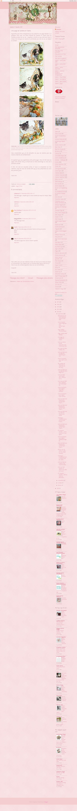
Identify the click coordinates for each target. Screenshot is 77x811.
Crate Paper (58, 171)
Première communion (64, 599)
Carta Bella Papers (59, 156)
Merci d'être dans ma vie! (64, 567)
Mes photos (58, 237)
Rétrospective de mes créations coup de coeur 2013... (62, 318)
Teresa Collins (58, 282)
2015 (58, 307)
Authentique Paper (61, 734)
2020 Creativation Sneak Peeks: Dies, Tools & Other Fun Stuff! (60, 650)
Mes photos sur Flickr (60, 54)
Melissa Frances (59, 235)
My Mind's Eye (58, 247)
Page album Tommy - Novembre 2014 (64, 614)
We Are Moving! (60, 778)
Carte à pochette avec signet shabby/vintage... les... (62, 439)
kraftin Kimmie (59, 227)
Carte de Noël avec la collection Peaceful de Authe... (62, 413)
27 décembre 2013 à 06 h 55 (26, 202)
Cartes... (57, 166)
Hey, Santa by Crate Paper (61, 760)
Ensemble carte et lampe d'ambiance (59, 202)
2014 (58, 309)
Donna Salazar (58, 186)
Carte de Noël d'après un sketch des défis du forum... (62, 469)
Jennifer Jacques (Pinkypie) (60, 530)
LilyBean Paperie (60, 621)
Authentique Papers (60, 141)
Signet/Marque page (60, 276)
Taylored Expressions (60, 280)
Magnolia (57, 229)
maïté (15, 227)
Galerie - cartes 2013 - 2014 (60, 64)
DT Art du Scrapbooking (61, 188)
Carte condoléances (60, 158)
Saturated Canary (59, 274)
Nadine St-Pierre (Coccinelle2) (60, 563)
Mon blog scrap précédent (59, 51)
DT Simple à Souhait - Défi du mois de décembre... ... (62, 475)
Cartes (56, 162)
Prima (20, 186)
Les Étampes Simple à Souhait (60, 553)
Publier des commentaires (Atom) (25, 281)
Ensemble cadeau (59, 199)
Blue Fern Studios (59, 149)
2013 (58, 312)
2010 (58, 488)
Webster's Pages (59, 289)
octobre (60, 483)
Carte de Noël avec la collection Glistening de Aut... (62, 354)
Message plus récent (17, 278)
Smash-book (58, 278)
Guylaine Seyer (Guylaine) (60, 519)
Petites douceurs (59, 255)
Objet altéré (58, 249)
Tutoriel (57, 287)
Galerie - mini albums (60, 79)
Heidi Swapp (58, 219)
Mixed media (58, 244)
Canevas (57, 153)
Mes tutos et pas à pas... (61, 239)
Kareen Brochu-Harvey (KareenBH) (61, 583)
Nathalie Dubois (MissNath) (60, 573)
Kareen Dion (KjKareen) (59, 505)
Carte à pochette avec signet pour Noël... (62, 360)
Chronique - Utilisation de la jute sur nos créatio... (62, 420)
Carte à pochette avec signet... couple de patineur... (62, 389)
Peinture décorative (60, 253)
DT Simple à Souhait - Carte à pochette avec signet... (62, 432)
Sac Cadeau (58, 269)
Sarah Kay (57, 272)
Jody (15, 238)
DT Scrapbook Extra (60, 191)
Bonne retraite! (64, 575)
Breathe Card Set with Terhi (60, 767)
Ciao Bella (64, 544)
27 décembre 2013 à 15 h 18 (24, 227)
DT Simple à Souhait (60, 193)
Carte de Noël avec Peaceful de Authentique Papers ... (62, 401)
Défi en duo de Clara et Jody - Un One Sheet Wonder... (62, 451)
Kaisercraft (58, 225)
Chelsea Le (59, 716)
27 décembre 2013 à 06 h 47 (27, 193)
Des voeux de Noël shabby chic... (62, 349)
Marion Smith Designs (60, 231)
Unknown (58, 29)
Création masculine (60, 175)
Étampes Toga (58, 210)
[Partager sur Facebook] (33, 184)
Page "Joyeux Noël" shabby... (62, 334)
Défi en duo (58, 179)
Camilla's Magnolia (61, 637)
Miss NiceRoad (17, 210)
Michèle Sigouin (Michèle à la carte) (61, 542)
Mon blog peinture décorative (59, 47)
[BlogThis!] (30, 184)
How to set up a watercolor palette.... (64, 699)
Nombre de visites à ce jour (60, 293)
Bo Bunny (57, 151)
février (60, 485)
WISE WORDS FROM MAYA (64, 659)
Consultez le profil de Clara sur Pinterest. (60, 97)
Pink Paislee (58, 261)
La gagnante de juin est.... (64, 556)
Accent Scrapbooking (60, 136)
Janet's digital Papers (60, 221)
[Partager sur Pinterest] (34, 184)
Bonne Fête (63, 521)
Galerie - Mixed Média (60, 77)
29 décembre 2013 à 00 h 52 (24, 238)
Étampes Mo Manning (60, 207)
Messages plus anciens (44, 278)
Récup (56, 267)
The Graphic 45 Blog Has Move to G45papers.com (61, 784)
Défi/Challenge (58, 181)
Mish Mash (59, 695)
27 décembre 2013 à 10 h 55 (29, 210)
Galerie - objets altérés (60, 81)
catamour (16, 202)
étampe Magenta (59, 205)
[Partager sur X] (31, 184)
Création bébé (58, 173)
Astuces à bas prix (59, 139)
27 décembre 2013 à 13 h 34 (28, 219)
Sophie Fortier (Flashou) (59, 596)
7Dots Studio (58, 134)
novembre (60, 480)
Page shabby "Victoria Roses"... (62, 330)
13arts (56, 131)
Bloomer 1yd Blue (60, 773)
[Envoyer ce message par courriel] (29, 184)
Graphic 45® (59, 781)
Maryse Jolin (59, 705)
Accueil (30, 278)
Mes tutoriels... (58, 56)
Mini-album (58, 242)
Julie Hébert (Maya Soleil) (61, 495)
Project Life (58, 265)
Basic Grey (57, 147)
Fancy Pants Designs (60, 213)
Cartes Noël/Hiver (59, 164)
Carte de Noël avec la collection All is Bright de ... (62, 371)
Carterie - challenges (60, 160)
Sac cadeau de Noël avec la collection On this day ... (61, 365)
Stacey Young (59, 685)
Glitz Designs (58, 215)
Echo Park (57, 197)
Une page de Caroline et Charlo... (61, 338)
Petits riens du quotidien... (58, 258)
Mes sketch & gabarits (60, 58)
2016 (58, 304)
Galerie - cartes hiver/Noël (59, 68)
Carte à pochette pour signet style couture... (62, 395)
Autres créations (59, 145)
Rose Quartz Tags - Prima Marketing (64, 688)
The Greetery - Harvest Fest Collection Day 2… (60, 623)
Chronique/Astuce (59, 169)
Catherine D (17, 193)
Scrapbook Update (60, 647)
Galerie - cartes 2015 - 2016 (60, 61)
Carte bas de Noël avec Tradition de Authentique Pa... (62, 383)
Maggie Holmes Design (60, 629)
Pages (17, 186)
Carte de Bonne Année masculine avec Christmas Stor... (62, 344)
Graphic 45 (57, 217)
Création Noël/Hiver (59, 177)
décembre (60, 314)
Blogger (46, 802)
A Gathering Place (60, 656)
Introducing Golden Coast (60, 667)
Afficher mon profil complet (59, 32)
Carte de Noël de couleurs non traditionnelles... (62, 463)
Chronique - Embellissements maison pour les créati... (62, 458)
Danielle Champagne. (61, 610)
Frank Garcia (59, 666)
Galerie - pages (58, 83)
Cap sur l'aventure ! (64, 498)
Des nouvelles (58, 184)
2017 (58, 302)
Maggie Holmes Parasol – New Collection (60, 632)
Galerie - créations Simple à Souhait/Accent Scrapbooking (59, 73)
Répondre (16, 197)
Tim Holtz (57, 284)
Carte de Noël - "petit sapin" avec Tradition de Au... (62, 377)
